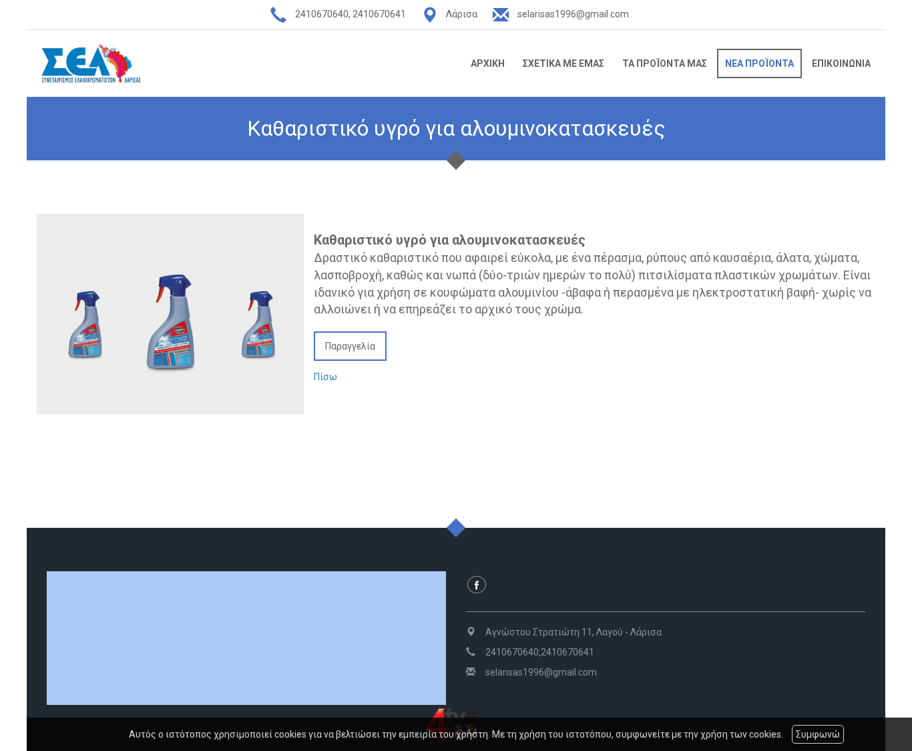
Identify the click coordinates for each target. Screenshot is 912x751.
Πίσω (325, 376)
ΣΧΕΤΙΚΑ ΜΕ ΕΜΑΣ (563, 63)
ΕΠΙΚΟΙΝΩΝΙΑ (841, 63)
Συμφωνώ (818, 734)
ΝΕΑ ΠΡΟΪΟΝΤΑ (759, 63)
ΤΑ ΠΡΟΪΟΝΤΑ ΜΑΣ (664, 63)
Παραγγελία (350, 346)
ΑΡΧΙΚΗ (488, 63)
